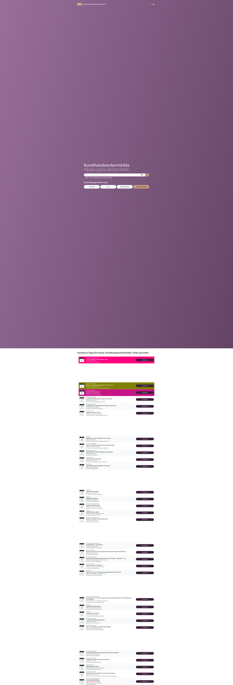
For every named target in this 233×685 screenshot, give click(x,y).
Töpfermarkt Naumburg (92, 491)
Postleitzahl (92, 186)
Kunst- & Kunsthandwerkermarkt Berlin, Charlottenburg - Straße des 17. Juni (106, 558)
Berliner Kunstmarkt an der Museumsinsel (97, 519)
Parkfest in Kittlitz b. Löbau (93, 412)
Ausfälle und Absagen (141, 186)
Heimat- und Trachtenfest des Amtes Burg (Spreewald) (100, 445)
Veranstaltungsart (124, 186)
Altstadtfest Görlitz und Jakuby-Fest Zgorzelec (98, 438)
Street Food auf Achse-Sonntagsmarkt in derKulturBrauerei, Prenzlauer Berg (106, 551)
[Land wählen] (142, 174)
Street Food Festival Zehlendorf (94, 565)
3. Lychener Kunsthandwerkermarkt (95, 620)
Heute (87, 177)
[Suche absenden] (147, 174)
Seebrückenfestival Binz (92, 666)
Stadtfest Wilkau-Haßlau (92, 512)
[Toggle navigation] (153, 4)
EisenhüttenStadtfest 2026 (93, 606)
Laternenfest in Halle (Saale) (93, 459)
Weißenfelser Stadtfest (92, 498)
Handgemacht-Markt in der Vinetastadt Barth (98, 659)
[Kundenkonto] (150, 4)
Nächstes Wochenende (107, 177)
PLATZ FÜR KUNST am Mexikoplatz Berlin (97, 359)
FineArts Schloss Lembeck (93, 392)
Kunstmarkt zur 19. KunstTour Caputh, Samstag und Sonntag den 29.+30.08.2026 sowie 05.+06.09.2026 (108, 598)
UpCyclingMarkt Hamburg (93, 680)
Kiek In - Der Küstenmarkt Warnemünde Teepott (98, 627)
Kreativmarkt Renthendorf (93, 505)
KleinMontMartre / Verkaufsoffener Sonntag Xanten (99, 452)
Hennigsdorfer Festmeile (92, 613)
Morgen (91, 177)
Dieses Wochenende (98, 177)
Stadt (108, 186)
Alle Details (145, 360)
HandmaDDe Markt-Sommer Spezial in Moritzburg (99, 398)
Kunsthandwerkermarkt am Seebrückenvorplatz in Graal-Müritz (102, 652)
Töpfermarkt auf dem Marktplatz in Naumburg (98, 465)
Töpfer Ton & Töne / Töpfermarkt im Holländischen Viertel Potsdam (103, 572)
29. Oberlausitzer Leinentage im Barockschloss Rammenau (101, 405)
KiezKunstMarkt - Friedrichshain (94, 544)
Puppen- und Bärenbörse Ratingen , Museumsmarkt (99, 385)
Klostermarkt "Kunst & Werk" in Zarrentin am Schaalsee (100, 673)
